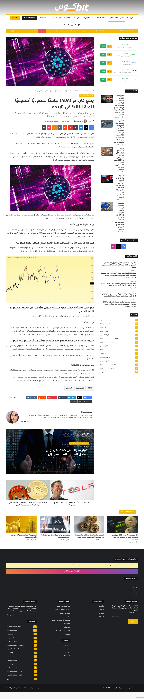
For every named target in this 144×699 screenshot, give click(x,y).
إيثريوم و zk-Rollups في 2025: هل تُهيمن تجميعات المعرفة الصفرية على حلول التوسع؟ (125, 537)
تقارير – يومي (103, 331)
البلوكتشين (57, 18)
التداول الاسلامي (104, 353)
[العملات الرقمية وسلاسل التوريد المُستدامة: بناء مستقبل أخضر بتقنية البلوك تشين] (89, 524)
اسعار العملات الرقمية (106, 342)
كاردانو (68, 388)
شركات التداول (101, 18)
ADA (89, 388)
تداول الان (15, 18)
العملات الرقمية (44, 18)
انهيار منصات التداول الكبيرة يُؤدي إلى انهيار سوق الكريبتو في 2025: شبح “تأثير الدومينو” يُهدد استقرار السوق (119, 105)
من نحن (27, 31)
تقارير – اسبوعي (104, 361)
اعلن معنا (12, 31)
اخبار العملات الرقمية (116, 18)
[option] (50, 451)
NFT (100, 350)
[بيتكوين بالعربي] (72, 7)
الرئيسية (130, 18)
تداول (103, 46)
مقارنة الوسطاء (29, 18)
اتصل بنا (19, 31)
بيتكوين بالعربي (15, 688)
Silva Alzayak (79, 121)
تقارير (101, 372)
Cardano (79, 388)
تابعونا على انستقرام (71, 571)
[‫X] (10, 615)
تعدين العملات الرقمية (106, 368)
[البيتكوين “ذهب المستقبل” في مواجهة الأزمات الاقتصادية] (21, 524)
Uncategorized (104, 357)
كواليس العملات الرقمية (107, 365)
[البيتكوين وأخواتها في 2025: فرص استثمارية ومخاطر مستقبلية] (55, 524)
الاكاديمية (67, 18)
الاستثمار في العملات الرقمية (83, 18)
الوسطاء (67, 634)
